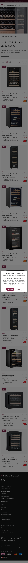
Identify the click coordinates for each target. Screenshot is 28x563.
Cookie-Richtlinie (14, 284)
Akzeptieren (10, 289)
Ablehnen (18, 289)
